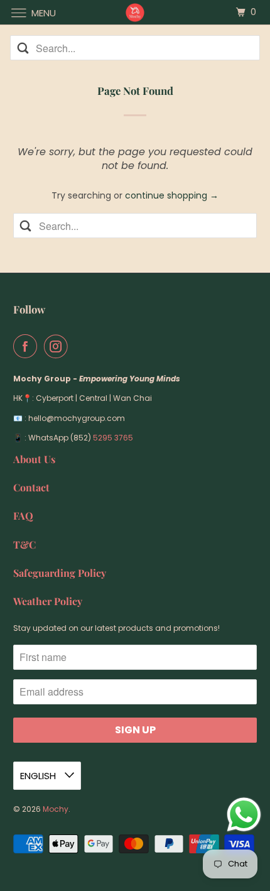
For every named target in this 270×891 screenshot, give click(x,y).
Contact (31, 487)
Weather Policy (47, 601)
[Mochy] (135, 12)
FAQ (23, 515)
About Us (34, 459)
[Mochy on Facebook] (27, 346)
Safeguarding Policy (59, 572)
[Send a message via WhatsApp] (244, 814)
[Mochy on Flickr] (77, 346)
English (39, 775)
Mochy (55, 809)
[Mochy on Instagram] (58, 346)
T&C (24, 544)
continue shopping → (172, 195)
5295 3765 (113, 437)
